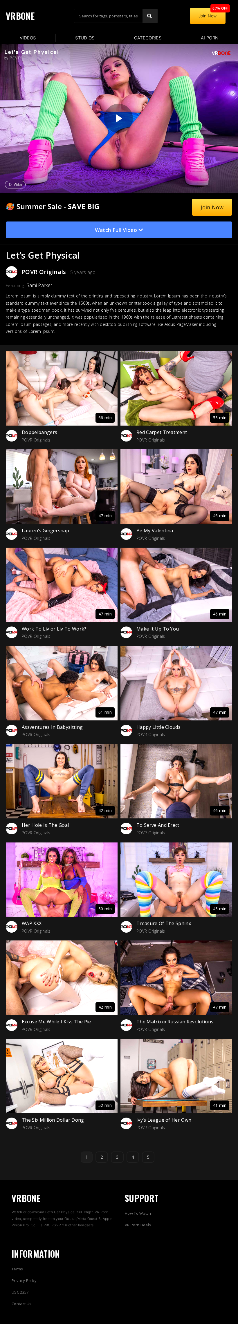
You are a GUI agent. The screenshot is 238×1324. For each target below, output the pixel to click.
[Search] (150, 16)
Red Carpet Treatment (161, 432)
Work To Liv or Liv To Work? (54, 629)
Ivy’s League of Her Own (163, 1120)
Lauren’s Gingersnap (45, 530)
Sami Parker (40, 285)
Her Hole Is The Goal (45, 825)
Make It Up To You (157, 629)
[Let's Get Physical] (118, 118)
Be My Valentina (154, 530)
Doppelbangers (39, 432)
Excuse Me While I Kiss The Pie (56, 1021)
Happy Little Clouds (158, 727)
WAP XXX (32, 923)
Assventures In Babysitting (52, 727)
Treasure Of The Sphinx (163, 923)
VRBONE (20, 15)
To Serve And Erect (157, 825)
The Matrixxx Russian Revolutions (174, 1021)
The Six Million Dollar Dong (53, 1120)
